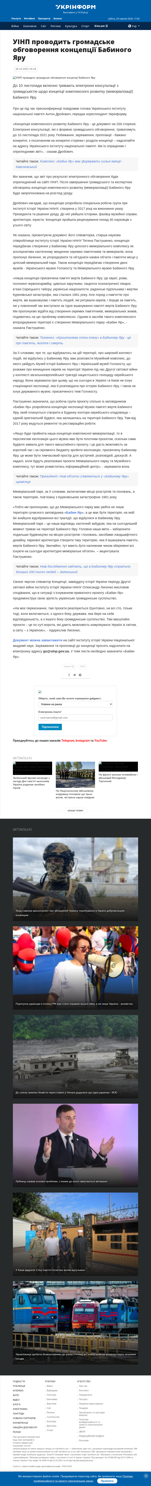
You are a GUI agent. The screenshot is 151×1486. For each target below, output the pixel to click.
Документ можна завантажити (37, 640)
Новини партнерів (24, 1418)
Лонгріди (18, 1413)
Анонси (57, 18)
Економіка (30, 26)
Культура (71, 26)
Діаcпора (51, 1426)
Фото (16, 1395)
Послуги (16, 18)
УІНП (82, 666)
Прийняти (107, 1480)
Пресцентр (44, 18)
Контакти (84, 1390)
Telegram (67, 740)
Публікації (19, 1386)
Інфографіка (20, 1409)
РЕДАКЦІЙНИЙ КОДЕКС (91, 1436)
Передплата (85, 1395)
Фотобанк (29, 18)
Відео (16, 1400)
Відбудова (52, 1390)
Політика (51, 1395)
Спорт (85, 26)
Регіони (56, 26)
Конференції (20, 1423)
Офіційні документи (25, 1427)
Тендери (83, 1408)
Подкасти (19, 1381)
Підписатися (50, 726)
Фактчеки (51, 1403)
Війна (15, 26)
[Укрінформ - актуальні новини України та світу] (75, 7)
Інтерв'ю (18, 1390)
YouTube (100, 740)
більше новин (75, 811)
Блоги (16, 1404)
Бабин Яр (74, 512)
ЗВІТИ (82, 1431)
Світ (43, 26)
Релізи (17, 1432)
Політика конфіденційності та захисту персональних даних (91, 1423)
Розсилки (84, 1440)
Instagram (83, 740)
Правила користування (91, 1403)
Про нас (83, 1386)
